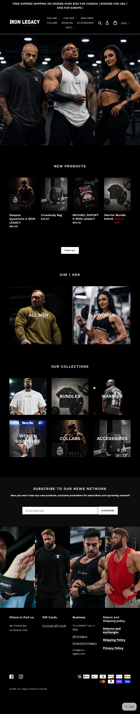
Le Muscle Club (18, 630)
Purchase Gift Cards (54, 625)
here (75, 629)
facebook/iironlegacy (85, 643)
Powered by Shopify (38, 689)
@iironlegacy (80, 636)
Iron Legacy (22, 689)
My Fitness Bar (18, 625)
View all (70, 250)
